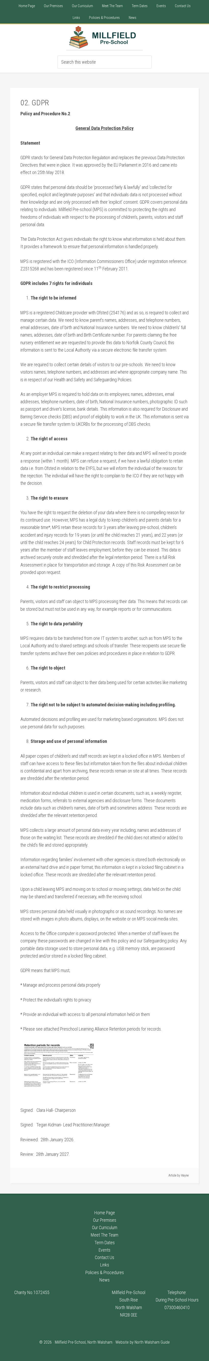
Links (104, 1264)
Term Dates (105, 1242)
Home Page (104, 1212)
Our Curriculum (104, 1227)
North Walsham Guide (152, 1342)
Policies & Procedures (104, 1272)
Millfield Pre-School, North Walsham (83, 1342)
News (104, 1280)
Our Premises (104, 1220)
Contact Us (104, 1257)
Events (104, 1250)
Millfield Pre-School (104, 37)
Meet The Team (104, 1235)
